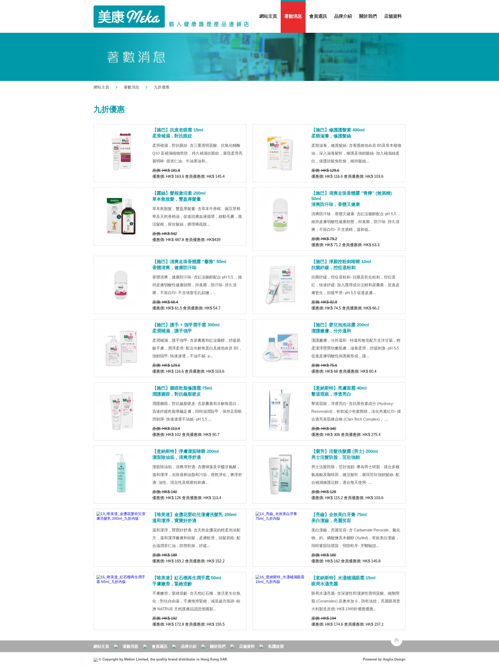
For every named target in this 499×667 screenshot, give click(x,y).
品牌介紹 (343, 16)
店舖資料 (393, 16)
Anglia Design (394, 659)
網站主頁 (268, 16)
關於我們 (218, 646)
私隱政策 (276, 646)
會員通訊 (318, 16)
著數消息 (131, 87)
